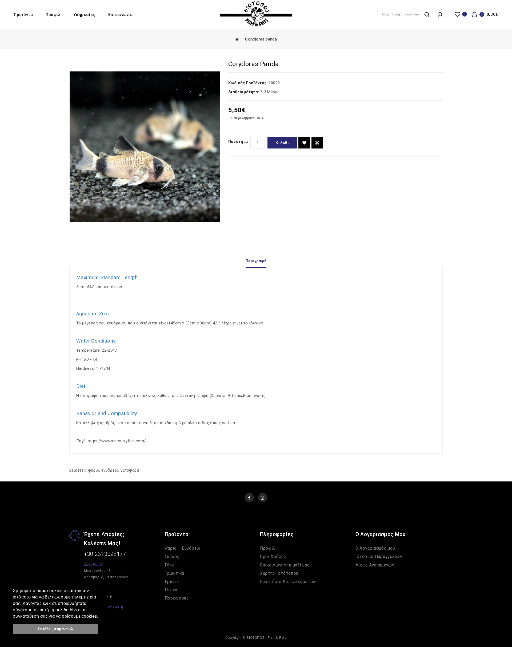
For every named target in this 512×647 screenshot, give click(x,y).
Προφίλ (53, 14)
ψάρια (93, 470)
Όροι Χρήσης (273, 556)
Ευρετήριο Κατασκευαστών (288, 581)
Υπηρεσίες (84, 14)
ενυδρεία (109, 470)
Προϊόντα (23, 14)
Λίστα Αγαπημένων (374, 565)
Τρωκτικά (175, 573)
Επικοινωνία (120, 14)
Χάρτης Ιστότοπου (279, 573)
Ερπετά (172, 581)
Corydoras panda (261, 39)
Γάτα (170, 565)
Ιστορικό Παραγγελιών (378, 556)
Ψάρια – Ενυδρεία (183, 548)
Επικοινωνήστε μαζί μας (285, 565)
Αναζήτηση (427, 14)
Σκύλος (172, 556)
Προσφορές (177, 598)
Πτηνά (171, 590)
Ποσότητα (238, 141)
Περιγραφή (256, 261)
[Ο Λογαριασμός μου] (440, 14)
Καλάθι (282, 142)
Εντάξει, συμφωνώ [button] (55, 629)
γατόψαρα (130, 470)
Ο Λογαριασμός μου (375, 548)
